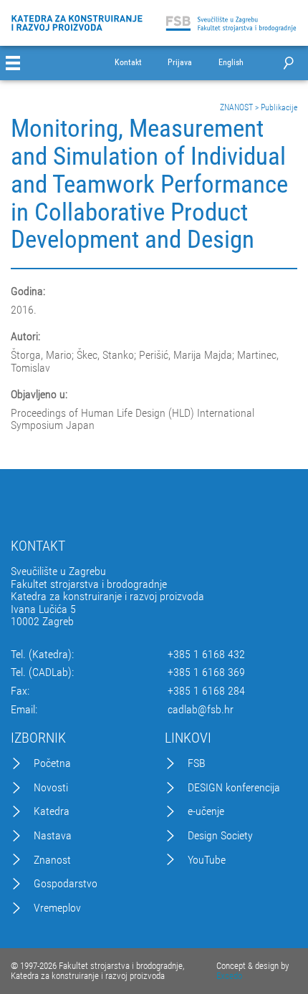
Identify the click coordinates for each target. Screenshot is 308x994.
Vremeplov (57, 908)
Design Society (220, 835)
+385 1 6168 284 (206, 691)
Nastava (53, 835)
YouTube (207, 860)
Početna (52, 763)
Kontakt (128, 62)
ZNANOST (236, 107)
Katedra (51, 811)
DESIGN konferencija (234, 787)
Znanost (52, 860)
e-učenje (206, 811)
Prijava (180, 62)
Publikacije (279, 107)
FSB (197, 763)
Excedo (229, 975)
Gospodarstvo (65, 883)
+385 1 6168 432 (206, 654)
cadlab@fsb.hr (201, 709)
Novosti (51, 787)
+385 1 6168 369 (206, 672)
